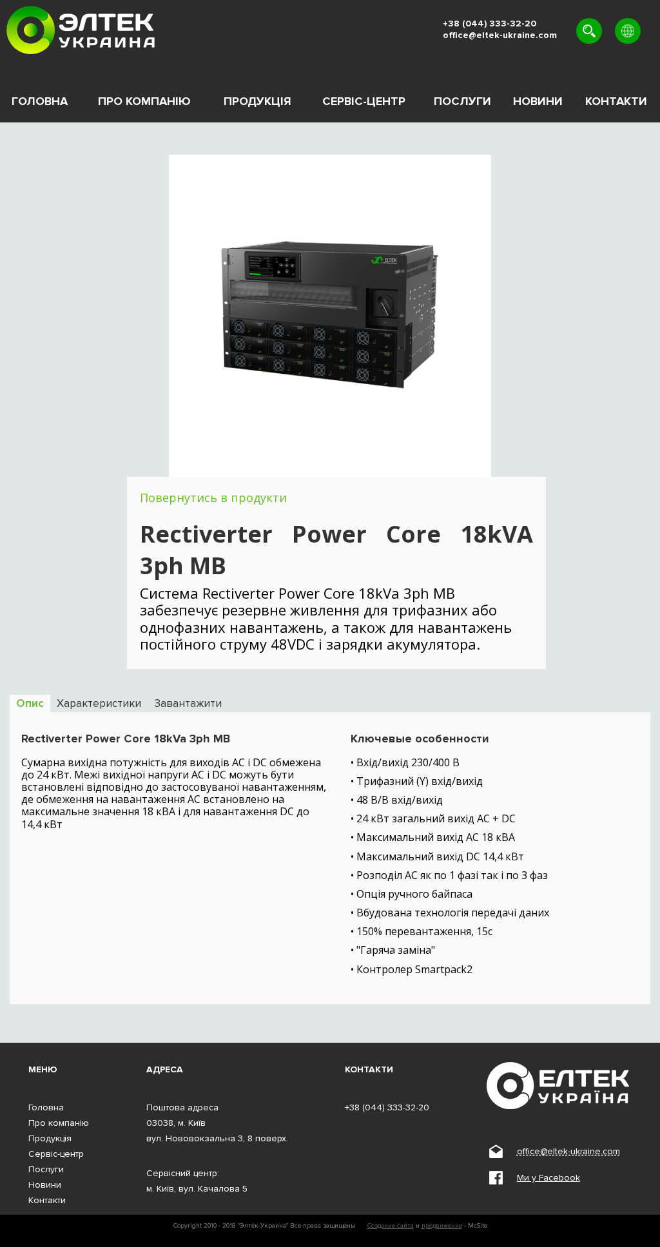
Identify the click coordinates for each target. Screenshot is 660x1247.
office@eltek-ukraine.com (500, 35)
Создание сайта (390, 1226)
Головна (40, 101)
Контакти (616, 101)
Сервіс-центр (363, 101)
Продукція (257, 101)
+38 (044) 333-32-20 (489, 23)
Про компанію (144, 101)
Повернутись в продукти (213, 497)
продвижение (442, 1226)
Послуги (462, 101)
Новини (538, 101)
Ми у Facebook (548, 1177)
